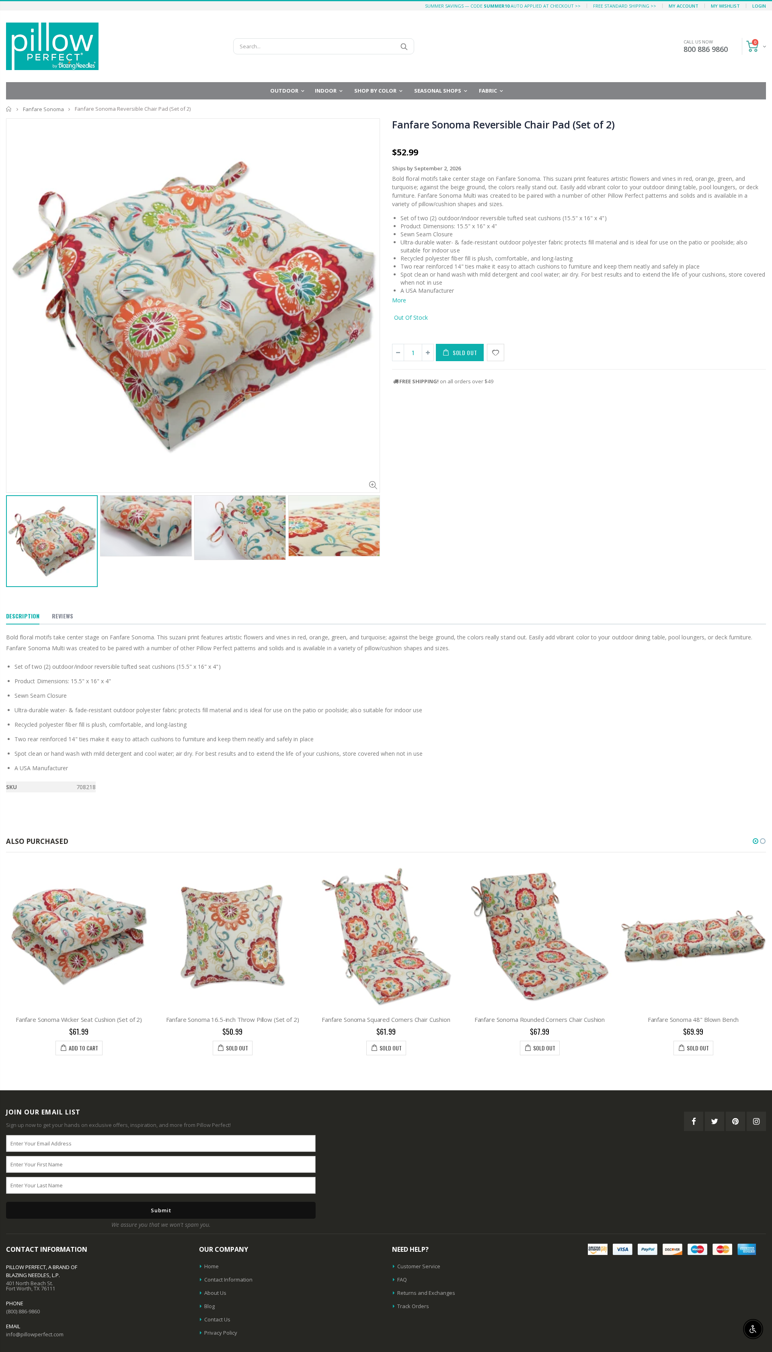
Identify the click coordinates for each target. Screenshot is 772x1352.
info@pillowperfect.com (35, 1334)
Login (759, 6)
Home (9, 109)
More (399, 300)
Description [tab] (22, 616)
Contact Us (217, 1319)
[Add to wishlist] (495, 352)
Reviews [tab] (62, 616)
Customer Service (418, 1266)
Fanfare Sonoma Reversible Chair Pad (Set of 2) (503, 124)
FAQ (402, 1279)
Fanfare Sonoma (43, 109)
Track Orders (413, 1306)
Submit (161, 1210)
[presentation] (14, 532)
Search (404, 46)
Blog (209, 1306)
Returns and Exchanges (426, 1292)
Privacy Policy (220, 1332)
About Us (215, 1292)
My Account (683, 6)
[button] (755, 841)
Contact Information (228, 1279)
